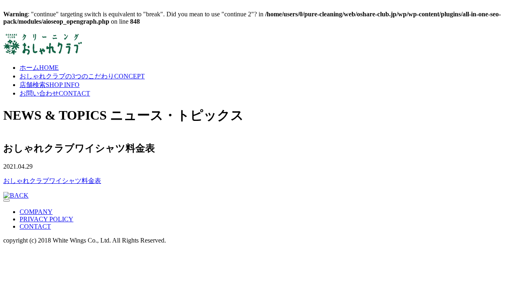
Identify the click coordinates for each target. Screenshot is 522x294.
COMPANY (36, 211)
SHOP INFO (50, 84)
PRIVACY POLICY (46, 219)
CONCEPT (82, 76)
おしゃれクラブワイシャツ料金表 (52, 180)
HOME (39, 67)
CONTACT (55, 93)
